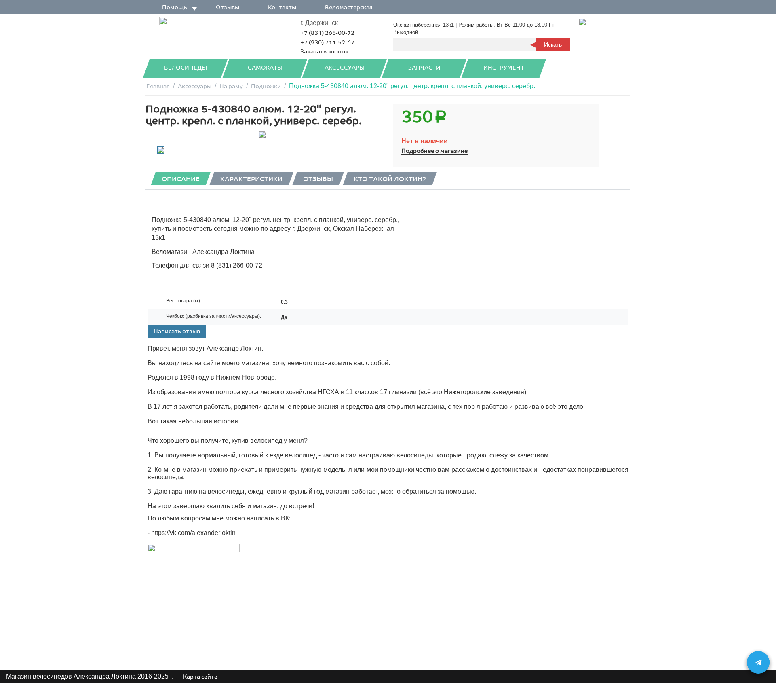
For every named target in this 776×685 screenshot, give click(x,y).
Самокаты (265, 67)
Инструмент (503, 67)
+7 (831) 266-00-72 (327, 33)
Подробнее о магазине (434, 151)
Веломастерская (349, 7)
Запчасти (424, 67)
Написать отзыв (177, 331)
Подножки (266, 86)
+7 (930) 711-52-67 (327, 42)
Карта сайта (200, 676)
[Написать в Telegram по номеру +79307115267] (758, 662)
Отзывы (227, 7)
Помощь (174, 7)
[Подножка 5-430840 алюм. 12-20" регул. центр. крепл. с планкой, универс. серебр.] (262, 134)
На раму (231, 86)
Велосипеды (185, 67)
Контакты (282, 7)
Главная (158, 86)
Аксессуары (345, 67)
